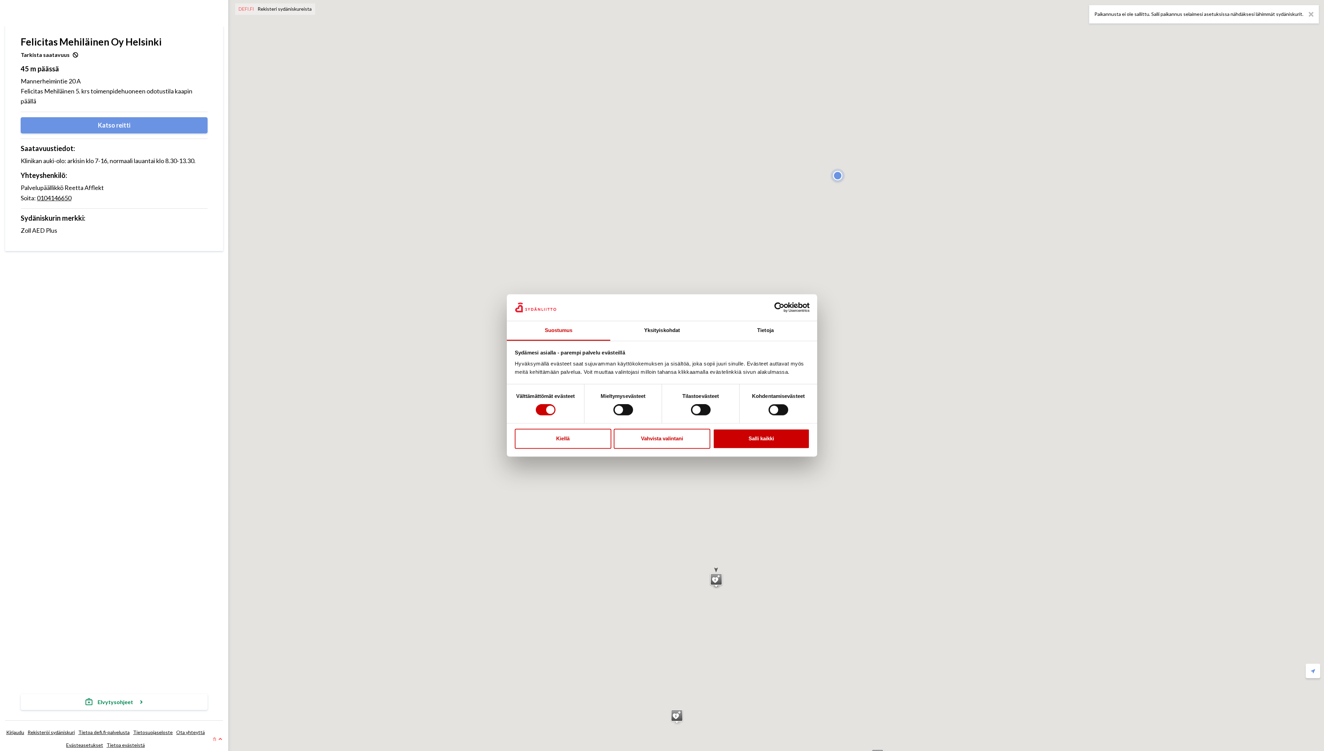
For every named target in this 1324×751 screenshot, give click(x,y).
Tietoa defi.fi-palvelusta (104, 732)
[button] (716, 578)
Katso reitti (114, 125)
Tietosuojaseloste (153, 732)
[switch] (623, 409)
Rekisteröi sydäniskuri (51, 732)
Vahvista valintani (662, 438)
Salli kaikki (761, 438)
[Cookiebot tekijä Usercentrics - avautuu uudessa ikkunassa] (779, 307)
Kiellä (563, 438)
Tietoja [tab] (765, 330)
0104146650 (54, 198)
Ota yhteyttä (190, 732)
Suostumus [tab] (559, 330)
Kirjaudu (15, 732)
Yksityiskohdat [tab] (662, 330)
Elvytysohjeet (115, 702)
